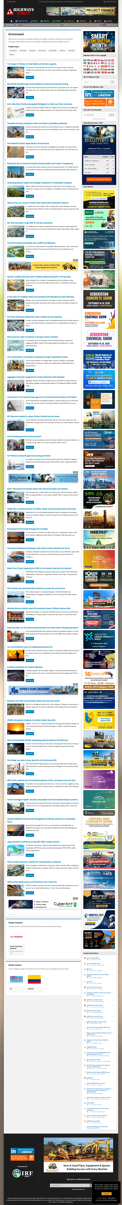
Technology (70, 21)
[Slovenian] (113, 69)
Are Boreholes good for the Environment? (24, 436)
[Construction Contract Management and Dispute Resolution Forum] (99, 419)
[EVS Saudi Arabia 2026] (99, 799)
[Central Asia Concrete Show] (99, 820)
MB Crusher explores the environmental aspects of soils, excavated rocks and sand (41, 780)
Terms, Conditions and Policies (64, 1202)
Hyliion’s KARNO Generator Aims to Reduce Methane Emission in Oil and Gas (39, 276)
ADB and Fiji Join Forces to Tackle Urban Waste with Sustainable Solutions (38, 203)
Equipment (57, 21)
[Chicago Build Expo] (99, 599)
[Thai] (95, 72)
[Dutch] (109, 60)
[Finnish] (92, 63)
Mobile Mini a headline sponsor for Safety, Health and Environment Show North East (41, 509)
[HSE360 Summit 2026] (99, 539)
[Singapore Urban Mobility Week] (99, 639)
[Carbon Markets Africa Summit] (99, 499)
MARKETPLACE (111, 25)
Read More (111, 1198)
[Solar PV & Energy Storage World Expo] (99, 379)
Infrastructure (22, 21)
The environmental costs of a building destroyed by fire (29, 647)
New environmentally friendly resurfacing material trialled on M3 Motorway (37, 740)
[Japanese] (95, 66)
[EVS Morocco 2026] (99, 559)
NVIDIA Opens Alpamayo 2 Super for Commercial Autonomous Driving (39, 25)
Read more (29, 77)
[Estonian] (85, 63)
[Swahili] (88, 72)
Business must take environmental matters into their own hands (33, 701)
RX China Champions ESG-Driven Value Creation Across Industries (34, 317)
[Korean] (99, 66)
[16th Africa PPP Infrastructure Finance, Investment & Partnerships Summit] (99, 679)
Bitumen (109, 21)
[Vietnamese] (106, 72)
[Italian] (92, 66)
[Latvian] (106, 66)
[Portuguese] (95, 69)
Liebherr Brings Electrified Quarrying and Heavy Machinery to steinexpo (79, 25)
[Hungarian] (113, 63)
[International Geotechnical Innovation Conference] (99, 519)
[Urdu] (102, 72)
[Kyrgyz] (102, 66)
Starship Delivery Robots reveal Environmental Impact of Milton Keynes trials (38, 608)
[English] (113, 60)
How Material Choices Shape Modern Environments (28, 143)
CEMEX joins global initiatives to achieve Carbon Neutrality (31, 720)
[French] (95, 63)
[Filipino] (88, 63)
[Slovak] (109, 69)
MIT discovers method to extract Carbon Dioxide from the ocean (33, 416)
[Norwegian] (85, 69)
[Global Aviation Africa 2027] (99, 880)
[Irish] (88, 66)
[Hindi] (109, 63)
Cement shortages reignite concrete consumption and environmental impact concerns (42, 799)
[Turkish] (99, 72)
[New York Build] (99, 859)
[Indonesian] (85, 66)
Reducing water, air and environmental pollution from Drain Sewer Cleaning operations (42, 627)
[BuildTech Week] (99, 899)
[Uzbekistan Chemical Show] (99, 339)
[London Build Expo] (99, 759)
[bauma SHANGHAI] (99, 719)
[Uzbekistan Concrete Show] (99, 299)
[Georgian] (99, 63)
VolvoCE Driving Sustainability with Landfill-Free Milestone (31, 243)
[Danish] (106, 60)
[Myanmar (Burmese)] (113, 66)
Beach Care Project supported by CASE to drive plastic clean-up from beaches (39, 568)
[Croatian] (99, 60)
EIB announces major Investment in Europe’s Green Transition (32, 337)
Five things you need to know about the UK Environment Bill (32, 760)
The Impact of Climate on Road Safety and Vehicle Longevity (32, 64)
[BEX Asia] (99, 219)
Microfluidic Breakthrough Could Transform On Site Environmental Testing (37, 84)
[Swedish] (92, 72)
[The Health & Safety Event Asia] (99, 659)
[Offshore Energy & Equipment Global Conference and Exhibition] (99, 699)
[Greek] (106, 63)
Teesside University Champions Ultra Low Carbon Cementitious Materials (37, 123)
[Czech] (102, 60)
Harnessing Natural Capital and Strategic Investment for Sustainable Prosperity (39, 182)
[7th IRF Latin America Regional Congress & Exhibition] (99, 259)
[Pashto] (88, 69)
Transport (82, 21)
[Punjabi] (99, 69)
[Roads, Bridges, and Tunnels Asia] (99, 579)
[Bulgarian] (92, 60)
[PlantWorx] (99, 940)
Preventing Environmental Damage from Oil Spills (27, 529)
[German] (102, 63)
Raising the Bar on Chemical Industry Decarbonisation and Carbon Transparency (40, 163)
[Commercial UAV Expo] (99, 199)
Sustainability (53, 50)
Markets (35, 21)
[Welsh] (109, 72)
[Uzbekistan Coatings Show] (99, 319)
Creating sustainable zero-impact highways (25, 667)
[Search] (112, 82)
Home (11, 21)
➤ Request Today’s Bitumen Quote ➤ (99, 179)
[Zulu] (113, 72)
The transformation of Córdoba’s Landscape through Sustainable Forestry (37, 357)
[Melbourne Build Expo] (99, 739)
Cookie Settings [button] (102, 1198)
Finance (99, 21)
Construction (13, 50)
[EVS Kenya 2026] (99, 779)
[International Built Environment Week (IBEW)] (99, 239)
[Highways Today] (20, 11)
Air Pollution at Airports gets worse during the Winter (29, 455)
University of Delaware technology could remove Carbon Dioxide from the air (38, 548)
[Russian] (106, 69)
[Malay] (109, 66)
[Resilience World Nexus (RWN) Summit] (99, 459)
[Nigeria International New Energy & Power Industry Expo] (99, 279)
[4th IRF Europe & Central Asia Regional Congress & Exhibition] (99, 439)
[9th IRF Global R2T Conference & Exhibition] (99, 619)
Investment (71, 50)
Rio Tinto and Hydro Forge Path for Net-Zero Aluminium (30, 223)
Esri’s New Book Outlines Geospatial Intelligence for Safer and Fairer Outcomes (39, 104)
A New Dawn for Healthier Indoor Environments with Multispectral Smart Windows (40, 297)
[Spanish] (85, 72)
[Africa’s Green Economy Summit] (99, 839)
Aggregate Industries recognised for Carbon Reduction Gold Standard (35, 377)
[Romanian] (102, 69)
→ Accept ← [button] (106, 1193)
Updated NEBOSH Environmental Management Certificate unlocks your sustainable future (41, 820)
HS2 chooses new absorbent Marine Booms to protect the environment (36, 588)
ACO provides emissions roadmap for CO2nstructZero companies (34, 862)
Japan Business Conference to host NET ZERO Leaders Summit (33, 842)
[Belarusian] (88, 60)
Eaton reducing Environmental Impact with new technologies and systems (37, 489)
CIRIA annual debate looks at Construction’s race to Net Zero (32, 882)
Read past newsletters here (99, 118)
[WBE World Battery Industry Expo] (99, 359)
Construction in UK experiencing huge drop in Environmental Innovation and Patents (42, 397)
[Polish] (92, 69)
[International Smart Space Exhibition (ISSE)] (99, 399)
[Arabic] (85, 60)
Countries (46, 21)
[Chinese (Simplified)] (95, 60)
